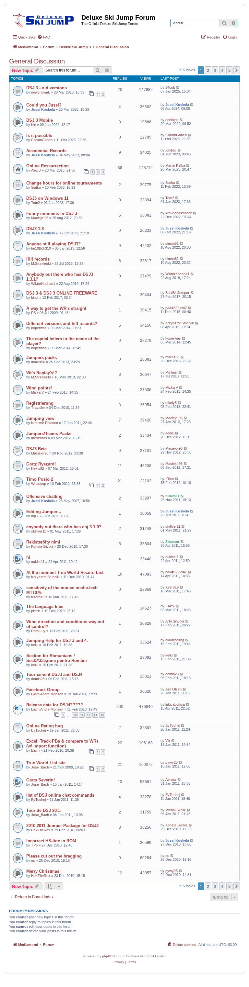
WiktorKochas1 (43, 284)
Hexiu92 (37, 468)
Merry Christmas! (43, 871)
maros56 (38, 362)
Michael (171, 372)
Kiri (33, 125)
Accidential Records (46, 150)
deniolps (171, 120)
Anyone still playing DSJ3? (53, 243)
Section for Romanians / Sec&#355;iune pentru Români (56, 658)
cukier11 (37, 562)
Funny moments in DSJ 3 (51, 213)
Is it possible (39, 135)
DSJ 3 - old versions (46, 87)
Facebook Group (43, 689)
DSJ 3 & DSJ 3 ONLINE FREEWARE (61, 293)
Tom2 (35, 203)
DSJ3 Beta (36, 448)
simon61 (172, 243)
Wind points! (39, 388)
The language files (44, 606)
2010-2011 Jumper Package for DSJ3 (62, 825)
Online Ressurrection (47, 165)
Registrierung (39, 403)
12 (88, 715)
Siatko (36, 187)
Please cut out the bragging (54, 856)
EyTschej (38, 730)
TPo (34, 845)
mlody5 (171, 403)
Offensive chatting (44, 496)
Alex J (36, 170)
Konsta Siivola (42, 546)
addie (169, 433)
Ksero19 (37, 597)
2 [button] (208, 70)
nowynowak (40, 92)
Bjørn (35, 750)
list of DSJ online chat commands (60, 795)
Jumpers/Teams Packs (48, 433)
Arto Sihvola (174, 621)
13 (95, 715)
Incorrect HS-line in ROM (51, 840)
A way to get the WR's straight (56, 308)
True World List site (45, 762)
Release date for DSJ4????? (54, 704)
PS (33, 313)
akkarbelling (174, 640)
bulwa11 (172, 496)
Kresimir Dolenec (44, 423)
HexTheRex (40, 830)
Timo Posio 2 (39, 479)
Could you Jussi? (44, 105)
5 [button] (229, 70)
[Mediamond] (45, 19)
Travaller (38, 407)
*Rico (169, 479)
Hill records (38, 259)
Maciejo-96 (39, 218)
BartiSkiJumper (177, 293)
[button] (236, 70)
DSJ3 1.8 (35, 228)
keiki (34, 645)
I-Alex (169, 606)
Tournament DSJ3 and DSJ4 (54, 674)
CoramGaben (42, 140)
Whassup (38, 484)
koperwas (39, 328)
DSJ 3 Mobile (39, 120)
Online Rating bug (44, 725)
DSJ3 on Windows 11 (47, 198)
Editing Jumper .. (43, 511)
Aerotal (170, 779)
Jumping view (40, 418)
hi (28, 557)
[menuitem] (43, 37)
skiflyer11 (38, 531)
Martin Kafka (175, 165)
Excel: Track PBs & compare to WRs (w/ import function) (62, 743)
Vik (167, 741)
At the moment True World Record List (64, 572)
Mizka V (37, 392)
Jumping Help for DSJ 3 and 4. (57, 640)
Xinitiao (170, 150)
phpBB (107, 956)
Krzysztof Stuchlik (179, 323)
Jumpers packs (41, 357)
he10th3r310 (41, 248)
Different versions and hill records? (61, 323)
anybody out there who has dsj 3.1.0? (63, 526)
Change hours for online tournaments (64, 183)
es (33, 860)
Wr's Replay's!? (41, 372)
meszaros (39, 438)
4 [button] (222, 70)
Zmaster (172, 542)
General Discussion (37, 61)
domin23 (37, 679)
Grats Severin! (40, 780)
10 (75, 715)
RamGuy (38, 631)
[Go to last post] (178, 87)
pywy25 (171, 762)
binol (34, 297)
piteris (36, 611)
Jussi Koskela (43, 109)
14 (102, 715)
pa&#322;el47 (176, 308)
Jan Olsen (173, 689)
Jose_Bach (40, 767)
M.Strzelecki (41, 263)
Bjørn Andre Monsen (47, 694)
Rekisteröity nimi (43, 542)
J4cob (170, 87)
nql (33, 516)
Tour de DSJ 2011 (43, 810)
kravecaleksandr (178, 213)
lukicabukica (175, 704)
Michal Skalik (175, 810)
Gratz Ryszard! (41, 464)
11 (81, 715)
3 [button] (215, 70)
